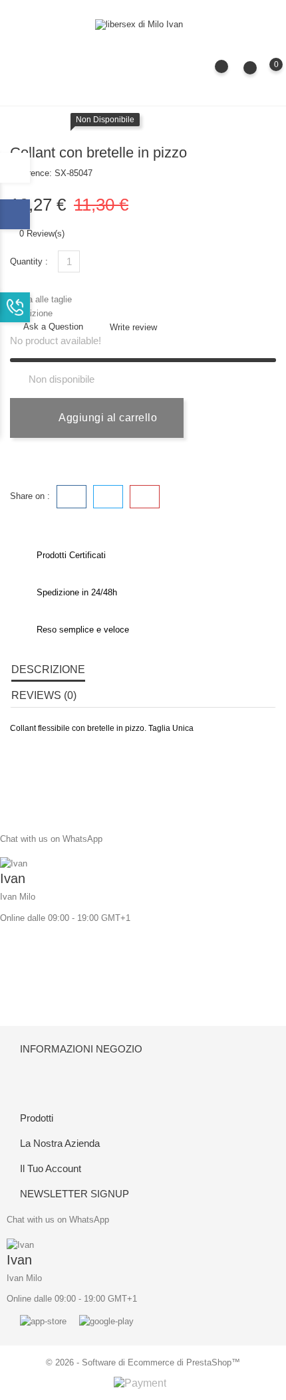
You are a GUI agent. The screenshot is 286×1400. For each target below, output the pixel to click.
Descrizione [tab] (48, 669)
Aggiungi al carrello (107, 417)
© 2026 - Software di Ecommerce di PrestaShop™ (143, 1362)
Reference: (31, 173)
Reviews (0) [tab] (43, 695)
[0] (263, 73)
